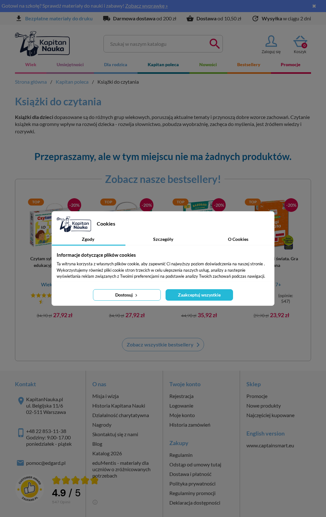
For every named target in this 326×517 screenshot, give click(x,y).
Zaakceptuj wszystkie (199, 294)
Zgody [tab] (88, 239)
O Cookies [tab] (238, 239)
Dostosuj (124, 294)
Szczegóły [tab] (163, 239)
